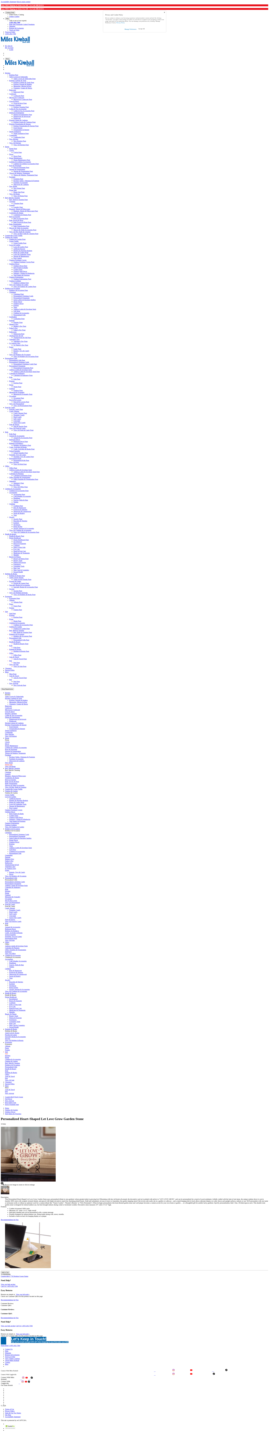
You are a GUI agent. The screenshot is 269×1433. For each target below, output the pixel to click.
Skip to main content (23, 2)
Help (7, 18)
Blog (6, 1364)
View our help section (8, 1284)
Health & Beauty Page (16, 536)
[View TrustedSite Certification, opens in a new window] (10, 1428)
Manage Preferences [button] (130, 29)
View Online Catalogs (12, 1359)
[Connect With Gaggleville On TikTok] (213, 1375)
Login (11, 49)
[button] (141, 29)
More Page (12, 674)
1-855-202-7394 (14, 22)
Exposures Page (14, 598)
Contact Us (9, 1349)
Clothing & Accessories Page (19, 491)
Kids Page (12, 434)
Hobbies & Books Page (17, 576)
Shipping (12, 26)
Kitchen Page (13, 75)
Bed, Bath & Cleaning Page (18, 200)
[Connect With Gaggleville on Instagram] (173, 1375)
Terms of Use (9, 1409)
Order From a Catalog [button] (16, 15)
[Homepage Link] (15, 42)
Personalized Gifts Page (17, 360)
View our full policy (22, 1294)
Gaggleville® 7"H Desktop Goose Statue (14, 1276)
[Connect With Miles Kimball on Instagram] (173, 1371)
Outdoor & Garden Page (17, 239)
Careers (7, 1362)
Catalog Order (10, 12)
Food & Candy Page (16, 409)
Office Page (13, 468)
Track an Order (14, 30)
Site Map (8, 1415)
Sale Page (12, 613)
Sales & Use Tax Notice (13, 1413)
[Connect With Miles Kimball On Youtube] (190, 1371)
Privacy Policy (10, 1411)
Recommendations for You (9, 1220)
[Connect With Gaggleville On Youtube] (190, 1375)
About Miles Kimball (12, 1360)
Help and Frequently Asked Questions (22, 24)
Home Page (13, 149)
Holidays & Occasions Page (18, 290)
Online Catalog (14, 16)
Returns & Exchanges (16, 28)
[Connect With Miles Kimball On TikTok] (226, 1371)
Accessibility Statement (8, 2)
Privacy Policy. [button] (120, 23)
